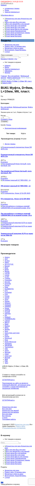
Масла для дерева (21, 29)
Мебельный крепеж (20, 107)
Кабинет (4, 5)
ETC (6, 291)
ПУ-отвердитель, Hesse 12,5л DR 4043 (15, 199)
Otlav (6, 335)
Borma (7, 271)
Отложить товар (6, 119)
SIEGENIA (8, 345)
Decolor (7, 282)
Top (2, 482)
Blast (6, 268)
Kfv (6, 315)
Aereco (7, 257)
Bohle (7, 269)
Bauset (7, 266)
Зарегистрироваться (12, 12)
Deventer (8, 283)
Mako (6, 324)
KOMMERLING (10, 319)
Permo (8, 125)
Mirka (6, 327)
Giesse (7, 301)
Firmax (7, 296)
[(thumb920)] (16, 81)
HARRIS (8, 306)
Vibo (6, 349)
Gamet (7, 298)
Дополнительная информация (15, 128)
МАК (6, 359)
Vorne (7, 350)
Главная (4, 76)
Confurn (7, 278)
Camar (7, 275)
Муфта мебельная (13, 78)
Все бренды (6, 416)
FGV (6, 294)
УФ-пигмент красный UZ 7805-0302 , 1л (16, 186)
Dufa (6, 287)
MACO (7, 322)
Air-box (7, 261)
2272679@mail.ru (7, 3)
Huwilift (7, 312)
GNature (7, 303)
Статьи (7, 52)
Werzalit (7, 352)
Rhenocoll (8, 338)
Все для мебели (20, 26)
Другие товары (10, 144)
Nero (6, 331)
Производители (20, 31)
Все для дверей (23, 24)
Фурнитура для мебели (10, 412)
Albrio (7, 262)
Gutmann (8, 305)
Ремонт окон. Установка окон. (15, 46)
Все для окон (20, 22)
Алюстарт (8, 356)
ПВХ (6, 361)
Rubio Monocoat (10, 342)
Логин (7, 10)
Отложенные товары (22, 33)
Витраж (7, 357)
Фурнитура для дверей (10, 410)
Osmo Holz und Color (12, 333)
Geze (6, 299)
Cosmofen (8, 280)
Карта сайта (20, 426)
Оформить (8, 71)
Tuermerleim (9, 347)
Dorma (7, 285)
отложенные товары (12, 8)
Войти (7, 67)
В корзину (4, 121)
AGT (6, 259)
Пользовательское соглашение (14, 428)
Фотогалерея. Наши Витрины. (15, 50)
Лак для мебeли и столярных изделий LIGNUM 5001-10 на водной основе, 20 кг (16, 214)
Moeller (7, 329)
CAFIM (7, 273)
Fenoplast (8, 292)
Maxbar (7, 326)
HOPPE (7, 310)
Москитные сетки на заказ (14, 48)
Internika (8, 313)
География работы (9, 419)
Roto (6, 340)
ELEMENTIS (9, 289)
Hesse (7, 308)
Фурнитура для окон (12, 44)
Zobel (7, 354)
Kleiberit (7, 317)
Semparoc (8, 343)
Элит (6, 363)
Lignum (7, 320)
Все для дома (19, 27)
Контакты (18, 36)
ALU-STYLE (9, 264)
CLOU (7, 276)
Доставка (18, 34)
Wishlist (7, 72)
